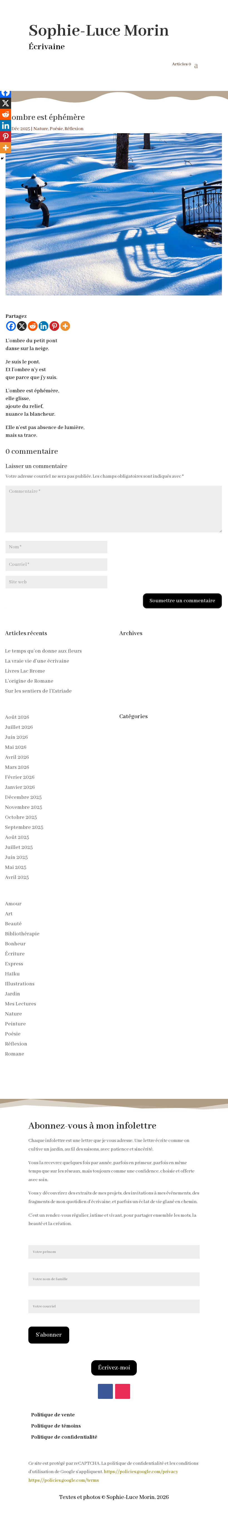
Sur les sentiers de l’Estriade (38, 691)
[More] (65, 326)
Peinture (15, 1024)
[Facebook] (11, 326)
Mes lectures (20, 1004)
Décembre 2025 (23, 797)
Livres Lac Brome (25, 671)
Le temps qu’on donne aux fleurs (43, 651)
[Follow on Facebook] (105, 1391)
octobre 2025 (21, 817)
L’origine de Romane (29, 681)
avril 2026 (17, 757)
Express (14, 964)
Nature (40, 129)
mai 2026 (15, 747)
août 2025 (17, 837)
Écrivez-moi (114, 1368)
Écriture (15, 954)
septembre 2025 (24, 827)
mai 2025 (15, 867)
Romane (14, 1054)
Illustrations (19, 984)
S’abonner (49, 1335)
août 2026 (17, 717)
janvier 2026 (20, 787)
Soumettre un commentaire (182, 601)
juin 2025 (16, 857)
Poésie (56, 129)
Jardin (12, 994)
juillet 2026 (19, 727)
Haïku (12, 974)
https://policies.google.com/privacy (141, 1472)
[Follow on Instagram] (122, 1391)
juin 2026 (16, 737)
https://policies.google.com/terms (63, 1480)
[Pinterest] (54, 326)
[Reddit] (33, 326)
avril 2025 (17, 877)
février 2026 (19, 777)
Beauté (13, 924)
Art (9, 914)
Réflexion (74, 129)
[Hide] (2, 158)
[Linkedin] (43, 326)
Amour (13, 904)
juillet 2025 (19, 847)
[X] (22, 326)
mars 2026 (17, 767)
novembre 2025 (23, 807)
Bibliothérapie (22, 934)
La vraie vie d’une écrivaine (37, 661)
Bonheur (15, 944)
